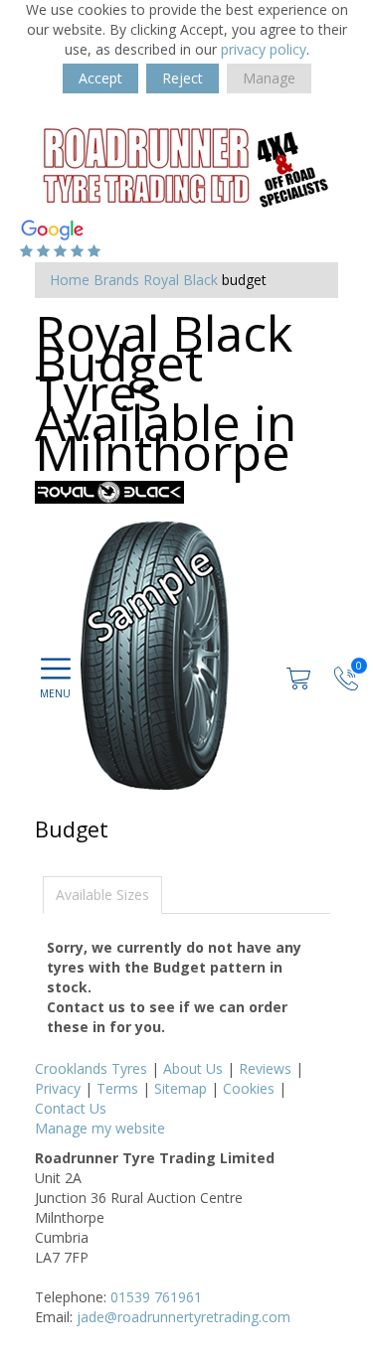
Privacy (58, 1088)
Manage (269, 78)
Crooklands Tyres (91, 1068)
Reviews (265, 1068)
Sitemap (180, 1088)
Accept (100, 78)
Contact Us (70, 1108)
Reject (182, 78)
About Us (193, 1068)
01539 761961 (156, 1296)
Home (70, 279)
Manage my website (100, 1128)
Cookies (249, 1088)
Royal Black (180, 279)
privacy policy (263, 49)
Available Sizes (102, 894)
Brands (116, 279)
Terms (117, 1088)
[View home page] (184, 165)
